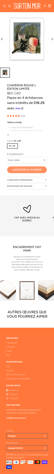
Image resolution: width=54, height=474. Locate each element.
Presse (9, 351)
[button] (25, 297)
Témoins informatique (15, 374)
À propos (10, 347)
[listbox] (27, 160)
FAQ (8, 366)
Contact (10, 370)
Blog (8, 355)
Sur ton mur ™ (20, 454)
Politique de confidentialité (18, 378)
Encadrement (12, 343)
